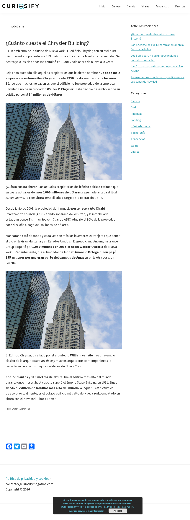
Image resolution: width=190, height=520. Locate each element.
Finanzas (136, 113)
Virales (135, 151)
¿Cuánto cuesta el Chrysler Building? (47, 42)
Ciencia (135, 101)
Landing (136, 120)
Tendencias (138, 139)
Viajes (134, 145)
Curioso (135, 107)
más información (96, 510)
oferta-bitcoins (140, 126)
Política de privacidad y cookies (27, 478)
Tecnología (138, 132)
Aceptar (118, 510)
